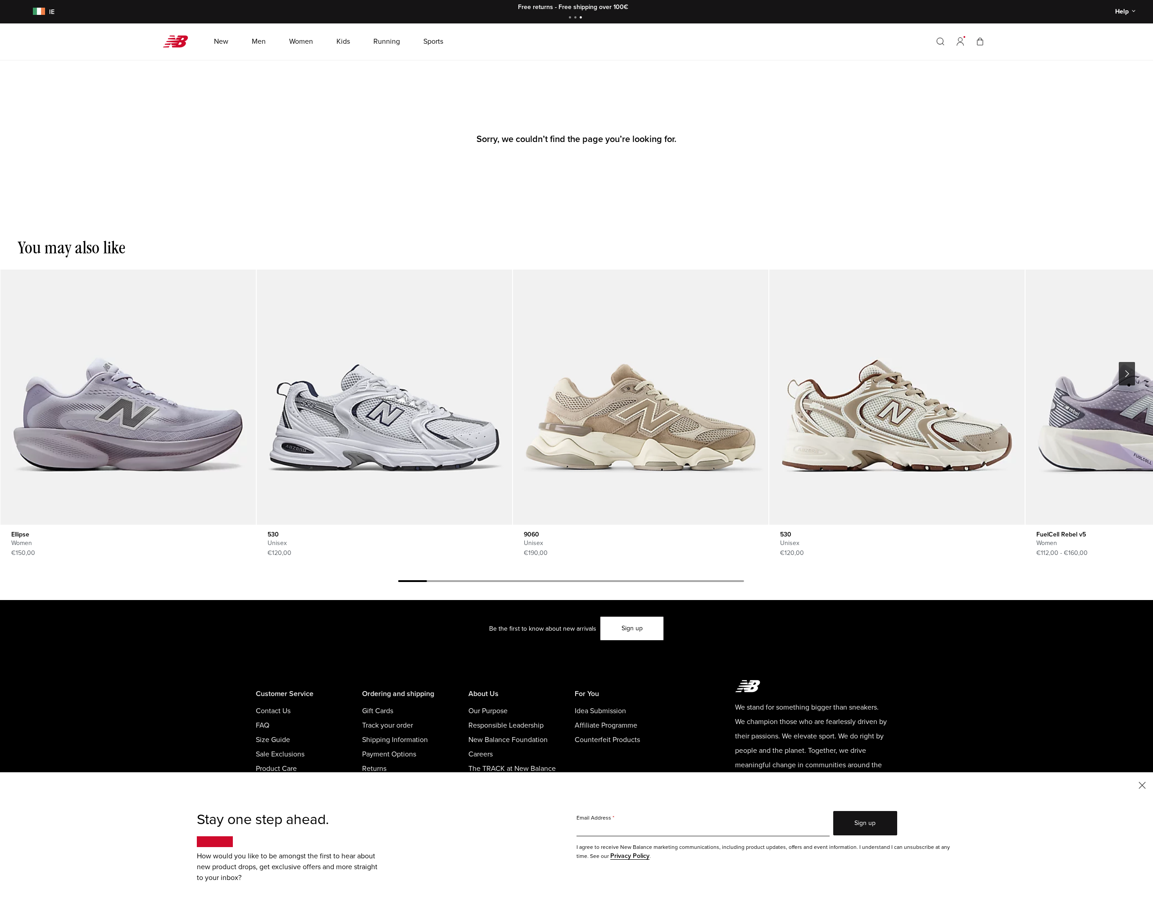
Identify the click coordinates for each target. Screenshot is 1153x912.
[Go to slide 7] (585, 582)
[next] (1127, 373)
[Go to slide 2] (576, 18)
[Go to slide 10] (672, 582)
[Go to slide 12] (729, 582)
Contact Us (273, 710)
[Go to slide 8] (614, 582)
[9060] (640, 397)
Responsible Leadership (506, 725)
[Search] (940, 41)
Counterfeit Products (607, 739)
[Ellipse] (127, 397)
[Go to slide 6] (556, 582)
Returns (374, 768)
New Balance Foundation (508, 739)
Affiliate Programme (606, 725)
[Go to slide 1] (571, 18)
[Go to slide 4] (499, 582)
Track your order (387, 725)
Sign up (632, 628)
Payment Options (389, 754)
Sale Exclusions (280, 754)
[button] (960, 41)
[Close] (1142, 784)
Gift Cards (377, 710)
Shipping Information (395, 739)
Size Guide (273, 739)
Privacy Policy (629, 856)
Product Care (276, 768)
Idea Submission (600, 710)
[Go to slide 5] (527, 582)
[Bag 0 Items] (980, 41)
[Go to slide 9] (643, 582)
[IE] (37, 12)
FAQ (262, 725)
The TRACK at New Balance (512, 768)
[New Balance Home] (179, 41)
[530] (384, 397)
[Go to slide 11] (700, 582)
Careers (480, 754)
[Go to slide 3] (582, 18)
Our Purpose (488, 710)
